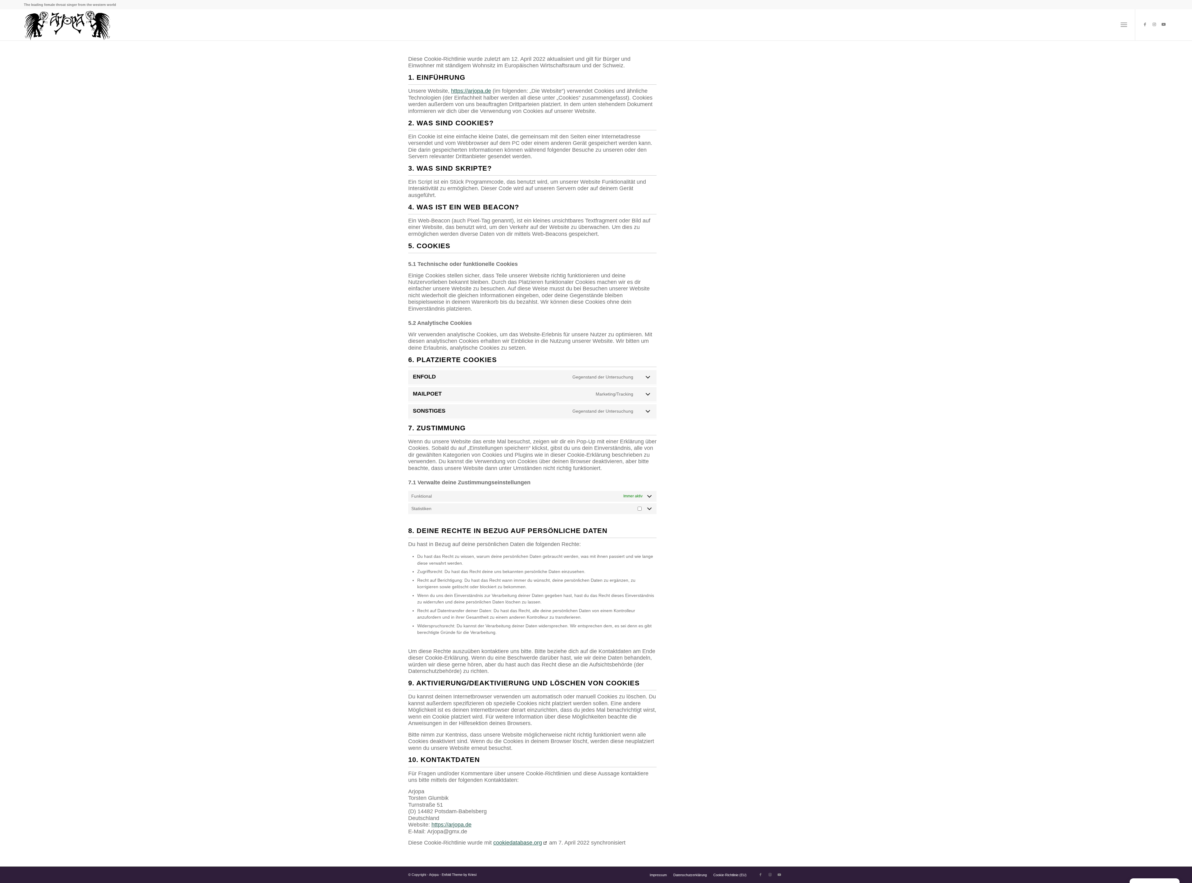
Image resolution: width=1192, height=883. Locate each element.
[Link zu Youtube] (1163, 24)
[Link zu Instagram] (1154, 24)
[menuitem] (658, 874)
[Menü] (1124, 25)
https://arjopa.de (471, 91)
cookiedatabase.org (517, 843)
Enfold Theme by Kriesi (459, 874)
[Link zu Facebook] (1144, 24)
